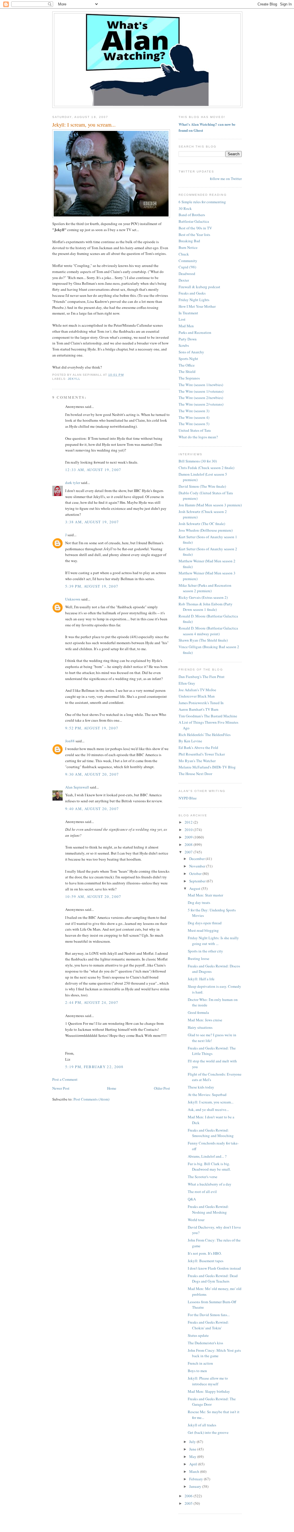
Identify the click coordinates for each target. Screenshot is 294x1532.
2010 (189, 829)
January (195, 1486)
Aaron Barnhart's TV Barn (198, 709)
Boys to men (197, 1370)
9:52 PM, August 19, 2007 (91, 728)
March (194, 1471)
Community (188, 260)
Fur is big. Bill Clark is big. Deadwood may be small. (209, 1166)
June (193, 1449)
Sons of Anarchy (191, 352)
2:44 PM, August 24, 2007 (91, 1002)
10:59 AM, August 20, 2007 (93, 896)
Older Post (162, 1088)
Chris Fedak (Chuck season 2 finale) (206, 467)
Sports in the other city (205, 951)
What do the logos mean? (198, 436)
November (197, 866)
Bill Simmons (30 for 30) (198, 461)
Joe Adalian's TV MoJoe (197, 689)
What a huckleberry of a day (209, 1184)
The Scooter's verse (202, 1176)
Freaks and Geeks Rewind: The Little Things (212, 1050)
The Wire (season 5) (194, 423)
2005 (189, 1503)
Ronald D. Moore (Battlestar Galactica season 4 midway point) (208, 630)
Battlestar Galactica (194, 221)
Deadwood (187, 273)
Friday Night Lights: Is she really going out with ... (213, 940)
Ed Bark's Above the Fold (198, 747)
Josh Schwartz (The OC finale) (202, 523)
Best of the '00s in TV (195, 228)
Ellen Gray (187, 683)
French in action (200, 1363)
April (193, 1464)
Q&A (192, 1199)
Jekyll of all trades (202, 1425)
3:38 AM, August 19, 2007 (92, 521)
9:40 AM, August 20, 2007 (92, 808)
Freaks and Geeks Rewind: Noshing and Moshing (208, 1209)
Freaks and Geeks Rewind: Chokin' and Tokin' (208, 1325)
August (195, 888)
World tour (196, 1219)
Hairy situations (200, 1027)
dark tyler (72, 482)
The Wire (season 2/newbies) (201, 397)
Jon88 (70, 740)
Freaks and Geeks (192, 293)
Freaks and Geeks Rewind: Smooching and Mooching (211, 1133)
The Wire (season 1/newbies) (201, 384)
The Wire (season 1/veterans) (201, 391)
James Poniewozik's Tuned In (201, 702)
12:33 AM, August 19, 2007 (93, 469)
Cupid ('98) (187, 267)
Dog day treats (199, 902)
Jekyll (74, 378)
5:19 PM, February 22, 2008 (94, 1066)
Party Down (188, 339)
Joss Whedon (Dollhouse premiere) (206, 530)
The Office (187, 365)
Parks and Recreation (195, 332)
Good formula (198, 1012)
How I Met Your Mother (197, 306)
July (193, 1441)
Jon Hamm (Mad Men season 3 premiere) (210, 505)
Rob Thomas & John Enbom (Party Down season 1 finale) (206, 606)
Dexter (184, 280)
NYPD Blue (188, 798)
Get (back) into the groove (208, 1432)
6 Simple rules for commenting (202, 201)
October (195, 873)
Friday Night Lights (194, 299)
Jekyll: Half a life (201, 978)
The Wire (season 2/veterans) (201, 404)
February (196, 1478)
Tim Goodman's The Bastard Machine (208, 715)
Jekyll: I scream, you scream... (84, 124)
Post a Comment (65, 1079)
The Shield (187, 371)
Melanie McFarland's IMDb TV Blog (207, 767)
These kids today (201, 1087)
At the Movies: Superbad (207, 1094)
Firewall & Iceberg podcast (199, 286)
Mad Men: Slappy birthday (209, 1391)
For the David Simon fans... (209, 1314)
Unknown (72, 599)
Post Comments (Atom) (91, 1099)
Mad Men (186, 325)
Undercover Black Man (197, 696)
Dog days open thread (205, 922)
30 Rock (185, 208)
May (193, 1456)
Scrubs (184, 345)
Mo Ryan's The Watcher (197, 760)
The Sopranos (189, 378)
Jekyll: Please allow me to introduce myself (208, 1381)
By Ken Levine (190, 740)
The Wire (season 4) (194, 417)
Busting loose (198, 958)
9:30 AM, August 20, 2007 (92, 774)
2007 (189, 852)
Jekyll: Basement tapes (205, 1260)
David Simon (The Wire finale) (202, 486)
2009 (189, 837)
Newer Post (60, 1088)
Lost (182, 319)
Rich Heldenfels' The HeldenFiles (205, 734)
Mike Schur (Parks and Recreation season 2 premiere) (205, 588)
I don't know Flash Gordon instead (214, 1268)
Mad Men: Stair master (205, 895)
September (197, 881)
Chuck (184, 254)
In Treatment (188, 312)
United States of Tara (195, 430)
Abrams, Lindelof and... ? (207, 1156)
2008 (189, 844)
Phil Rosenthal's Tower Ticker (202, 754)
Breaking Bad (189, 240)
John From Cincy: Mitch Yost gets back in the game (214, 1353)
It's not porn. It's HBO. (205, 1253)
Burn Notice (188, 247)
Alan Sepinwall (77, 787)
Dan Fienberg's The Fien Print (202, 676)
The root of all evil (202, 1191)
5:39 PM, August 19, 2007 (91, 586)
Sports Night (188, 358)
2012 (189, 822)
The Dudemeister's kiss (205, 1342)
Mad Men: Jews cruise (205, 1019)
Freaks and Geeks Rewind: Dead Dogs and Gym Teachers (213, 1278)
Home (111, 1088)
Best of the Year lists (194, 234)
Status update (198, 1335)
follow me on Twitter (226, 178)
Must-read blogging (203, 930)
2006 (189, 1495)
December (197, 858)
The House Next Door (195, 773)
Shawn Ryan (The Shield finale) (203, 640)
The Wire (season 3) (194, 410)
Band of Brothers (192, 214)
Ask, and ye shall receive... (208, 1109)
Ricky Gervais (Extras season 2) (203, 597)
